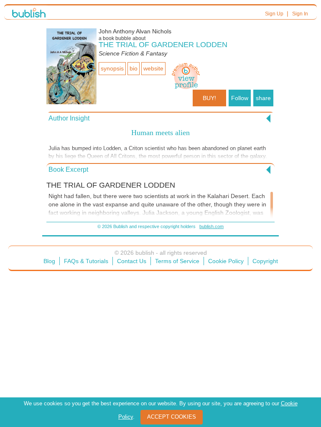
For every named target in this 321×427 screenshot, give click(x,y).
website (153, 68)
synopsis (112, 68)
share (263, 98)
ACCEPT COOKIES (171, 417)
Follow (239, 98)
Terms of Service (177, 261)
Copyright (265, 261)
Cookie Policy (226, 261)
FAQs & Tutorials (86, 261)
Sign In (300, 14)
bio (134, 68)
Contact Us (131, 261)
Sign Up (274, 14)
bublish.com (211, 226)
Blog (49, 261)
